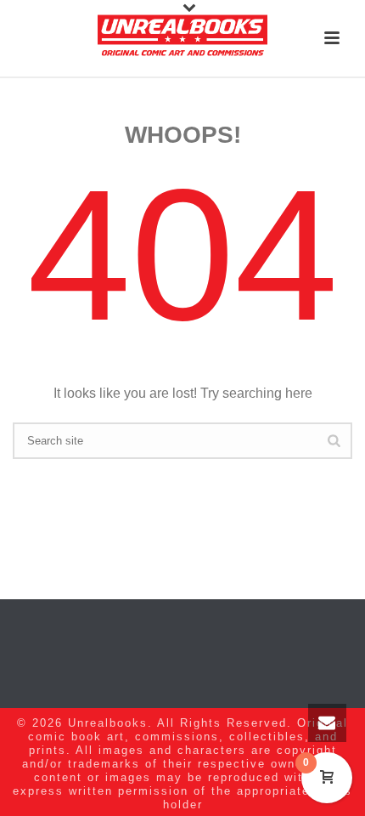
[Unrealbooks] (182, 38)
